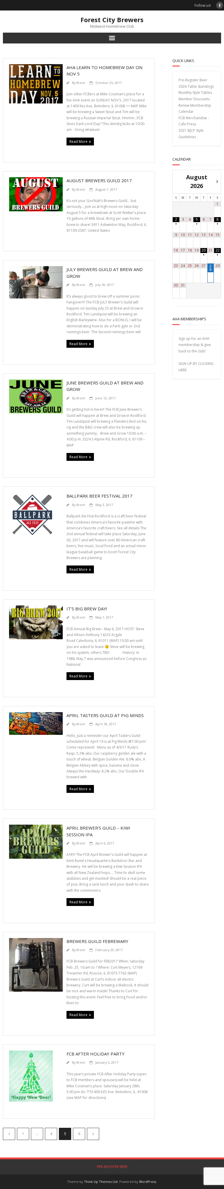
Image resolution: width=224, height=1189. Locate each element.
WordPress (147, 1181)
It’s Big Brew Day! (86, 609)
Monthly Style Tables (195, 92)
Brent (80, 82)
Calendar (186, 111)
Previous (9, 1134)
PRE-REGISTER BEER (112, 1166)
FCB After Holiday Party (95, 1054)
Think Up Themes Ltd (101, 1181)
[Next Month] (217, 181)
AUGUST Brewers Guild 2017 (99, 180)
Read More (78, 141)
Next (93, 1134)
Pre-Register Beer (192, 80)
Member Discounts (194, 98)
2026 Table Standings (196, 86)
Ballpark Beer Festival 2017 (99, 496)
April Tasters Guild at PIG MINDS (105, 715)
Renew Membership (194, 105)
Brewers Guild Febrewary (97, 941)
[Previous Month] (176, 181)
